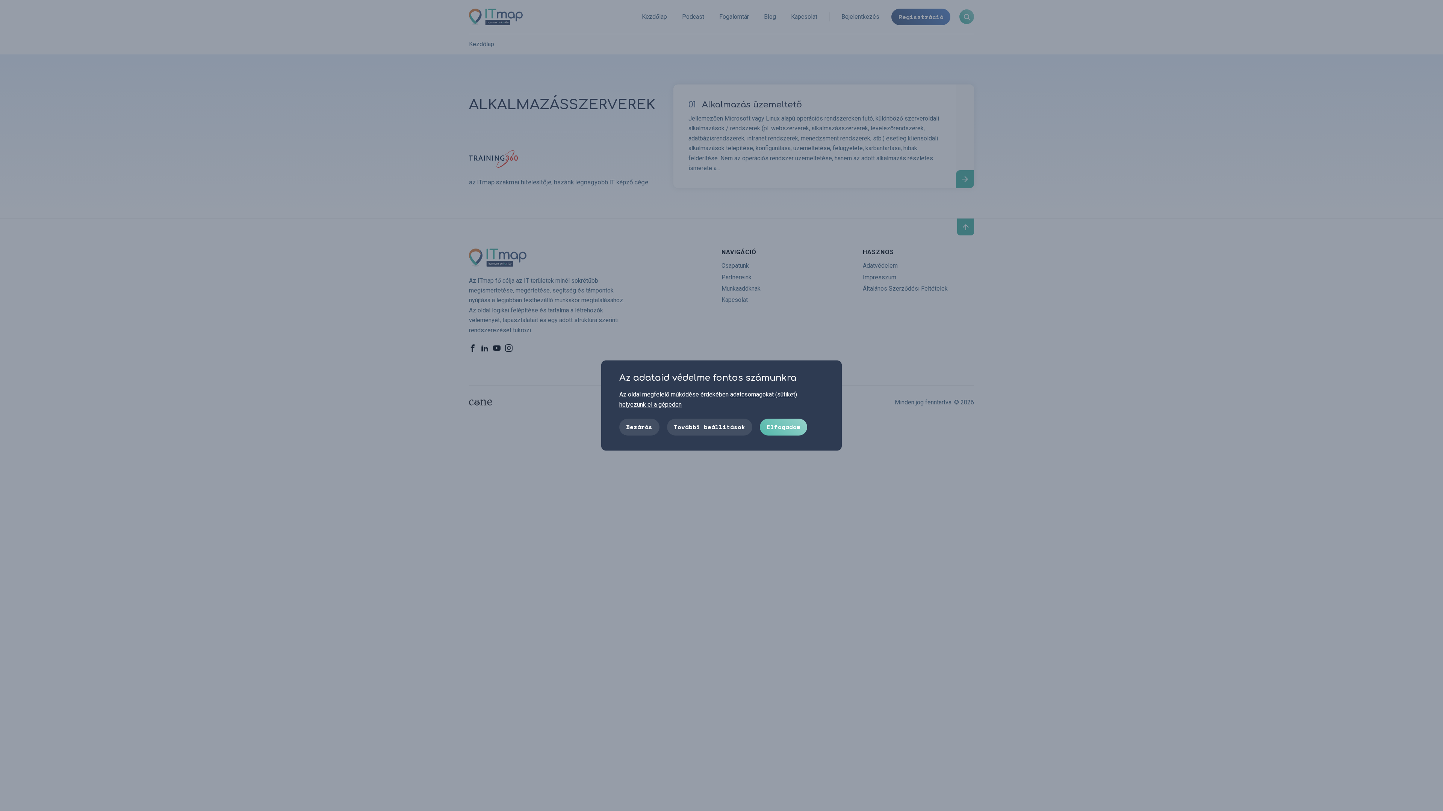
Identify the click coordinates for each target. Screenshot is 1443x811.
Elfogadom (783, 426)
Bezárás (639, 426)
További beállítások (709, 426)
